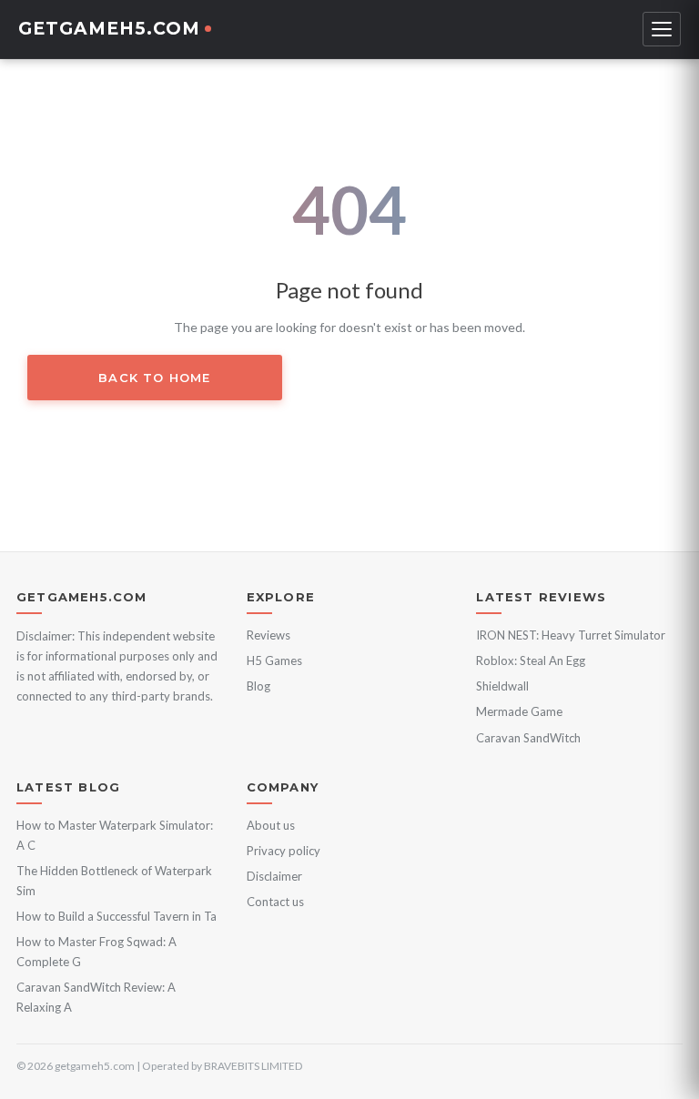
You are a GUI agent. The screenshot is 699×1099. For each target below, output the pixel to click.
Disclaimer (274, 876)
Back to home (154, 377)
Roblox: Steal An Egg (530, 660)
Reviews (268, 635)
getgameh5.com (109, 28)
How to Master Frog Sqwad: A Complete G (96, 951)
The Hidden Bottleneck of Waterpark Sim (114, 880)
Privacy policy (283, 850)
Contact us (275, 901)
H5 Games (274, 660)
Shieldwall (502, 686)
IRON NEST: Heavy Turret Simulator (570, 635)
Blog (258, 686)
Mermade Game (519, 711)
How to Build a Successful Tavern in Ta (116, 916)
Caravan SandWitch (528, 738)
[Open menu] (662, 29)
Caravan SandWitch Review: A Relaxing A (96, 997)
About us (271, 825)
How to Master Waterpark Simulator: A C (114, 835)
